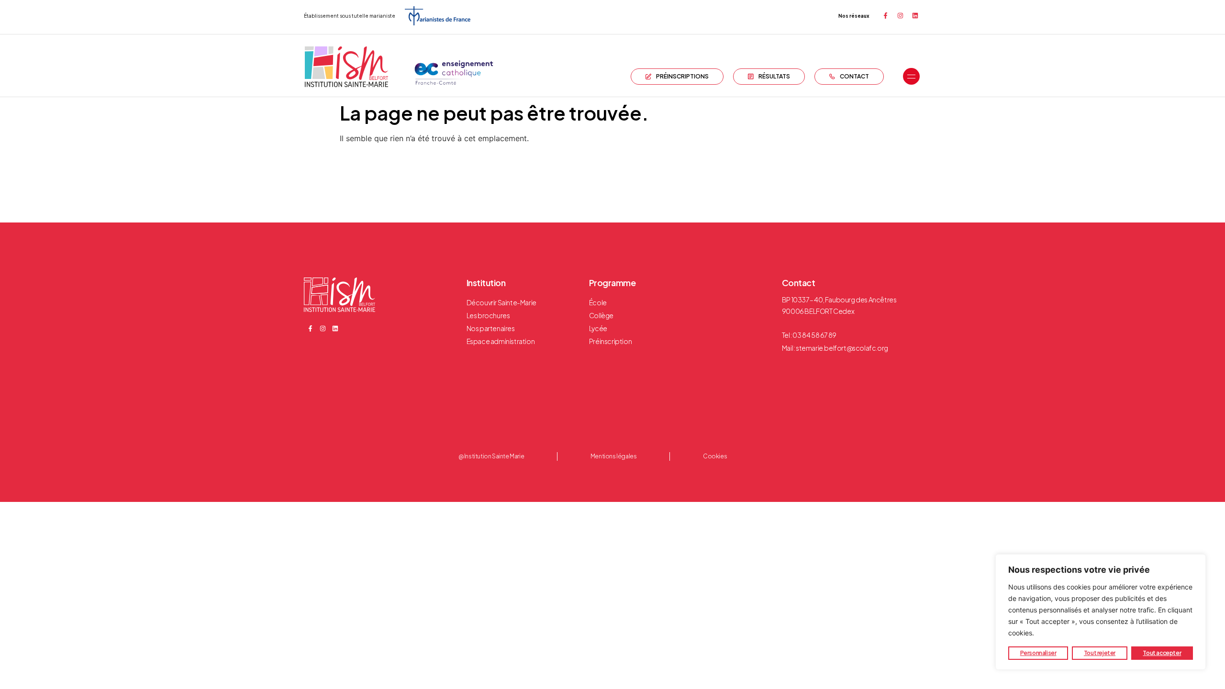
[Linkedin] (915, 16)
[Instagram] (900, 16)
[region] (1100, 612)
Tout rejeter (1099, 652)
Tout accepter (1162, 652)
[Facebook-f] (885, 16)
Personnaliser (1038, 652)
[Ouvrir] (911, 76)
